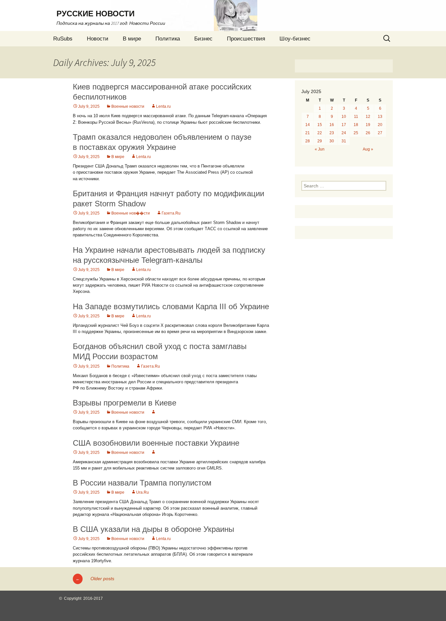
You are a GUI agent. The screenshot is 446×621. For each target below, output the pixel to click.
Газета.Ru (171, 213)
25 (356, 133)
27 (380, 133)
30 (331, 141)
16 (331, 124)
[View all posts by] (153, 412)
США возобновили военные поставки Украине (156, 442)
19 (368, 124)
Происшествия (246, 39)
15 (319, 124)
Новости (97, 39)
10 (344, 116)
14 (307, 124)
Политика (167, 39)
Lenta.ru (163, 106)
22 (319, 133)
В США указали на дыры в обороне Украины (153, 529)
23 (331, 133)
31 (344, 141)
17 (344, 124)
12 (368, 116)
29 (319, 141)
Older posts (95, 578)
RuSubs (62, 39)
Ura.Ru (142, 492)
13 (380, 116)
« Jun (320, 149)
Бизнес (203, 39)
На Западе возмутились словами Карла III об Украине (171, 306)
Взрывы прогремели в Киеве (124, 402)
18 (356, 124)
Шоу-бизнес (295, 39)
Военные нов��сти (130, 213)
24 (344, 133)
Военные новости (127, 106)
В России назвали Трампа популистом (142, 482)
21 (307, 133)
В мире (132, 39)
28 (307, 141)
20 (380, 124)
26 (368, 133)
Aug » (368, 149)
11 (356, 116)
